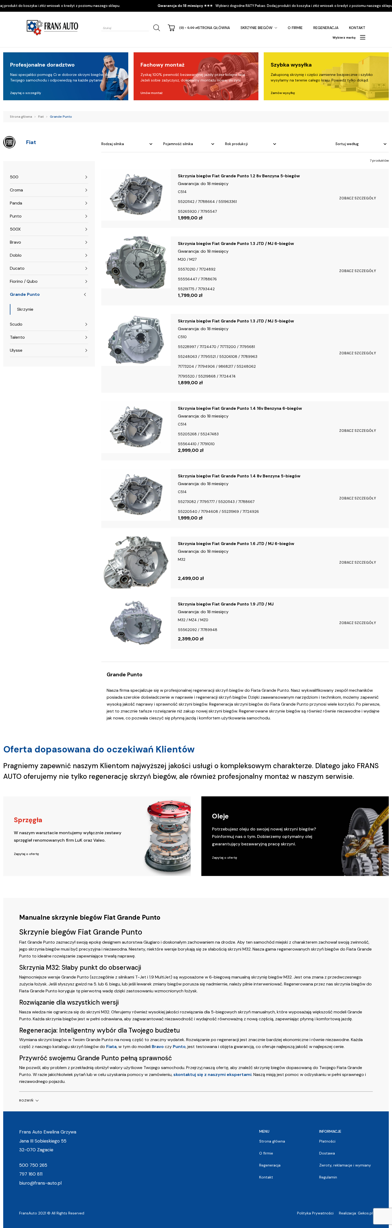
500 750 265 (33, 1165)
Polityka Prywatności (315, 1213)
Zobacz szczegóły (357, 198)
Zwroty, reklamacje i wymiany (345, 1165)
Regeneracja (325, 27)
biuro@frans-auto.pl (40, 1183)
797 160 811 (30, 1174)
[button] (28, 1100)
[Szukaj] (155, 27)
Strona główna (214, 27)
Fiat (41, 116)
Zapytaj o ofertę (26, 854)
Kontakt (357, 27)
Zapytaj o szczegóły (25, 93)
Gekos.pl (365, 1213)
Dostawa (327, 1153)
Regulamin (328, 1177)
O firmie (295, 27)
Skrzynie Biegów (257, 27)
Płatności (327, 1141)
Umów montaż (152, 93)
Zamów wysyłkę (283, 93)
